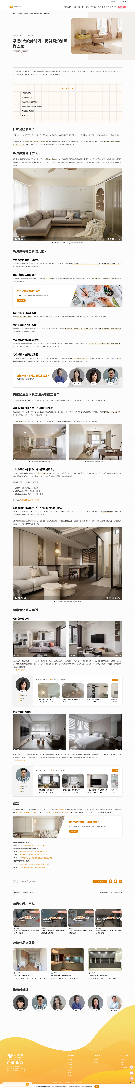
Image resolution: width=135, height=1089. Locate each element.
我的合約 (70, 1072)
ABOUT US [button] (124, 1055)
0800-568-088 (16, 1066)
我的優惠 (70, 1075)
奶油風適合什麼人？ (28, 97)
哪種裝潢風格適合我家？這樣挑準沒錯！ (33, 845)
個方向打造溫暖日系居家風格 (42, 858)
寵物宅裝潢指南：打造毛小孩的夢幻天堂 (111, 892)
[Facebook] (13, 1063)
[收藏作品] (40, 685)
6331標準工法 (66, 812)
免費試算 (21, 300)
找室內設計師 (67, 7)
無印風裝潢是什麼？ (25, 858)
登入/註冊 (70, 1059)
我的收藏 (70, 1064)
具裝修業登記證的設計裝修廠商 (26, 812)
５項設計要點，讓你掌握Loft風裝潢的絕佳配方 (34, 864)
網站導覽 (80, 1083)
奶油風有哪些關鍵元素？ (30, 102)
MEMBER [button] (71, 1055)
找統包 (74, 7)
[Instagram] (17, 1063)
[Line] (131, 1067)
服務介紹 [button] (80, 7)
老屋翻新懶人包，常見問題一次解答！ (23, 892)
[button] (38, 692)
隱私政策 (84, 1086)
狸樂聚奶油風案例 (28, 111)
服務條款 (61, 1083)
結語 (23, 116)
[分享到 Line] (115, 881)
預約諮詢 (73, 831)
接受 (97, 1086)
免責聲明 (55, 1083)
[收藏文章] (16, 911)
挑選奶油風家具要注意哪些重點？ (33, 107)
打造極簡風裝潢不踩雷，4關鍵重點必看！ (32, 867)
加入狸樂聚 (112, 2)
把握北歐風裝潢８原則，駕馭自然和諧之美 (33, 852)
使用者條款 (89, 1086)
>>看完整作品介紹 (19, 670)
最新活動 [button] (93, 7)
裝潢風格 (25, 51)
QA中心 (122, 1064)
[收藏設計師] (15, 997)
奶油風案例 (61, 809)
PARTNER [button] (97, 1055)
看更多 (115, 680)
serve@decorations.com (19, 1068)
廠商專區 (96, 1062)
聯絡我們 (74, 1083)
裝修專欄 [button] (100, 7)
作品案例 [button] (87, 7)
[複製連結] (120, 881)
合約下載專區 (124, 1067)
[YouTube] (8, 1063)
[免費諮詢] (131, 1078)
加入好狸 (96, 1059)
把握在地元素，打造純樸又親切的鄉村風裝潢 (33, 855)
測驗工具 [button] (106, 7)
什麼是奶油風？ (27, 93)
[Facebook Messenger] (131, 1073)
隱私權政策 (67, 1083)
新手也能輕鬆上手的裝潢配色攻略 (31, 500)
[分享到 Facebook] (110, 881)
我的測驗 (70, 1067)
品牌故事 (123, 1059)
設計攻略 (16, 51)
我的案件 (70, 1070)
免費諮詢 (121, 7)
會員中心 (70, 1062)
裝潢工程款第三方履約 (49, 812)
